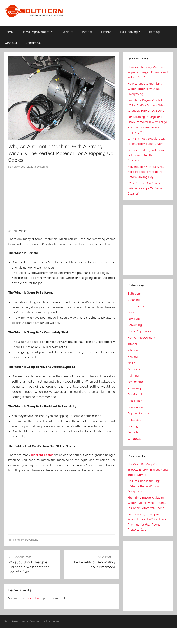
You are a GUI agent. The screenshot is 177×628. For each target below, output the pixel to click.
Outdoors (134, 369)
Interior (87, 32)
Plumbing (134, 388)
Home (8, 32)
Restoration (135, 419)
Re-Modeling (129, 32)
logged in (32, 598)
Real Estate (135, 401)
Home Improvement (35, 32)
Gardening (135, 325)
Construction (136, 306)
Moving (133, 356)
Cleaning (134, 299)
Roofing (154, 32)
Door (131, 312)
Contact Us (33, 42)
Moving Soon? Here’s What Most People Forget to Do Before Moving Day (146, 172)
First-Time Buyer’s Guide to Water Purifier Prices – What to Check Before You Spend (147, 105)
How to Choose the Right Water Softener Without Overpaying (145, 89)
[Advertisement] (68, 201)
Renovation (135, 407)
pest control (136, 382)
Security (133, 432)
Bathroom (134, 293)
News (131, 363)
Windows (10, 42)
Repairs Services (139, 413)
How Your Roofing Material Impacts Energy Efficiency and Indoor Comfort (148, 72)
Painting (133, 375)
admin (44, 166)
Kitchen (106, 32)
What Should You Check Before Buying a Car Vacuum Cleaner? (147, 188)
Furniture (67, 32)
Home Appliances (139, 331)
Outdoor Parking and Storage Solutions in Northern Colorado (147, 155)
